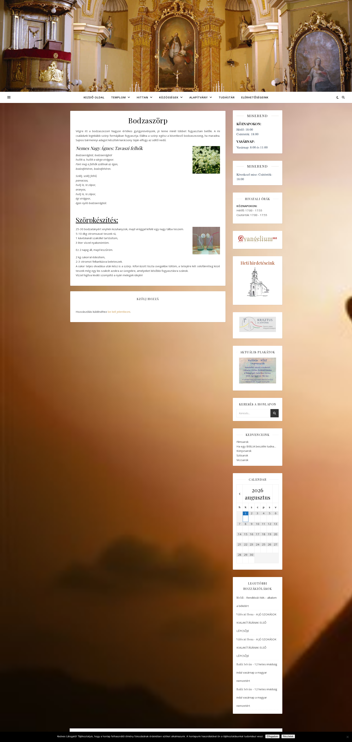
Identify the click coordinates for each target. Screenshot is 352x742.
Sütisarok (242, 455)
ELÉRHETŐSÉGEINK (254, 97)
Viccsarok (242, 460)
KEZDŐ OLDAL (94, 97)
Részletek (288, 736)
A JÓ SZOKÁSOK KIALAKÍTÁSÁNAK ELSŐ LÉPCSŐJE (256, 622)
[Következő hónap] (275, 494)
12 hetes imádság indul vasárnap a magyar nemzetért (256, 672)
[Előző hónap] (240, 494)
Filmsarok (242, 442)
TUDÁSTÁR (227, 97)
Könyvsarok (243, 451)
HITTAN (142, 97)
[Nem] (347, 737)
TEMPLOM (118, 97)
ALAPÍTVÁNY (198, 97)
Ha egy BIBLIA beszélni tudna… (256, 446)
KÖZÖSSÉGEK (168, 97)
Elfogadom (272, 736)
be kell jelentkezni (119, 311)
